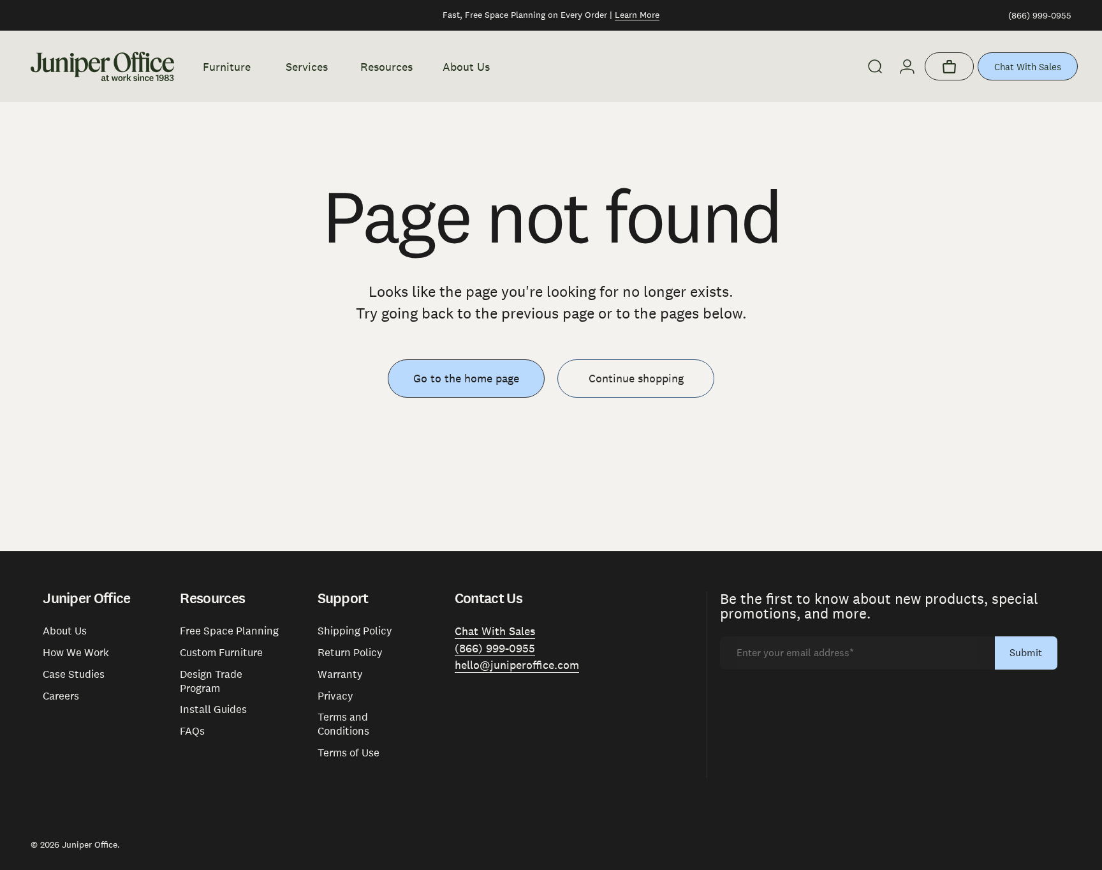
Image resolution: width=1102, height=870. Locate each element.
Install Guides (213, 709)
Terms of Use (348, 753)
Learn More (637, 14)
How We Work (76, 652)
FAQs (192, 731)
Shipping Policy (355, 631)
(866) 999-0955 (1039, 15)
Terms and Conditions (343, 724)
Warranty (340, 674)
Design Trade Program (211, 681)
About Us (65, 631)
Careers (61, 696)
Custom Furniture (221, 652)
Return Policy (350, 652)
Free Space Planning (229, 631)
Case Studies (74, 674)
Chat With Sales (1027, 67)
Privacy (335, 696)
